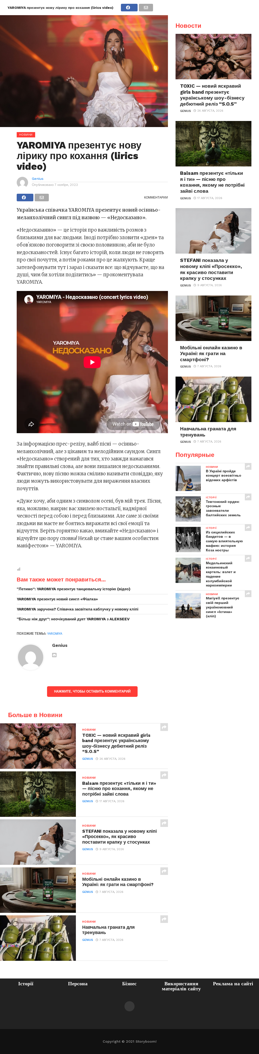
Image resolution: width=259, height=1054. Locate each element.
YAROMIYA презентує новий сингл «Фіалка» (57, 599)
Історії (25, 984)
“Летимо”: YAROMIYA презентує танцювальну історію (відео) (74, 589)
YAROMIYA (54, 633)
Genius (38, 179)
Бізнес (129, 984)
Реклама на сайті (233, 984)
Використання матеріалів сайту (181, 986)
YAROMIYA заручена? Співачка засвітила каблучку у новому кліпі (77, 609)
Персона (78, 984)
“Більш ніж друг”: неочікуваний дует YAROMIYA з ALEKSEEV (73, 619)
